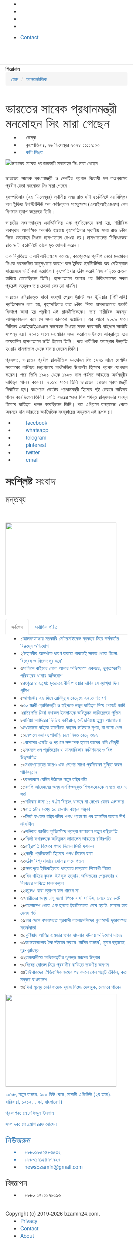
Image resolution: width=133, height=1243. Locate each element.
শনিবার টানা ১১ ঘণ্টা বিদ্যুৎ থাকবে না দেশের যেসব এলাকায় (74, 801)
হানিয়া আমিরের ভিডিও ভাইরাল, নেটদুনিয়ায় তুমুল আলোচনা (72, 719)
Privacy (28, 1220)
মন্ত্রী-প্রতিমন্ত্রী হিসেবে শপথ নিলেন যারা (59, 853)
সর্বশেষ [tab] (17, 626)
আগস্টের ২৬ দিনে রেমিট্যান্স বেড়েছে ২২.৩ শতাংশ (64, 697)
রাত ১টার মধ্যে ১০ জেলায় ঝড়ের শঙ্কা (57, 808)
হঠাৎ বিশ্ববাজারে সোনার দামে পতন (54, 860)
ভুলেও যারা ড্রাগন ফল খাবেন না (52, 890)
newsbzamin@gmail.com (53, 1166)
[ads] (61, 1039)
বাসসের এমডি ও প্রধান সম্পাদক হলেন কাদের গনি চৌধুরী (72, 742)
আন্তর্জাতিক (36, 79)
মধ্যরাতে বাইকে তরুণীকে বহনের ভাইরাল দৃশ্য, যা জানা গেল (72, 727)
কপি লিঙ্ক (33, 152)
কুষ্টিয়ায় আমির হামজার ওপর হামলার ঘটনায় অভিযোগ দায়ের (74, 934)
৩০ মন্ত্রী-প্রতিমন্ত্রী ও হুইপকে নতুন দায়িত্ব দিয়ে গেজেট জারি (74, 705)
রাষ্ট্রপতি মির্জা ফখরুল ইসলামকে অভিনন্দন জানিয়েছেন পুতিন (71, 712)
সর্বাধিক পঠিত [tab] (46, 626)
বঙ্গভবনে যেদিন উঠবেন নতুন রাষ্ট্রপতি (56, 779)
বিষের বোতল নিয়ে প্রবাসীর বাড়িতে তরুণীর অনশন (67, 964)
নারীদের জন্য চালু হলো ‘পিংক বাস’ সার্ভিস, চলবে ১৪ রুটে (72, 897)
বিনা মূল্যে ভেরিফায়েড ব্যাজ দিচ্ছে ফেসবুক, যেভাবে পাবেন (73, 986)
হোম (14, 79)
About (27, 1235)
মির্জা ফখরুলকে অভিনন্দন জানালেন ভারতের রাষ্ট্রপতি (68, 838)
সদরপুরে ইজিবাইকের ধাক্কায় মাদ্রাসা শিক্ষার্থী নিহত (68, 868)
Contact (29, 37)
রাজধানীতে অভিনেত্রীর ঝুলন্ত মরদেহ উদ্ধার (62, 957)
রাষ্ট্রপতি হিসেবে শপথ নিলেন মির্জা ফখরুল (59, 845)
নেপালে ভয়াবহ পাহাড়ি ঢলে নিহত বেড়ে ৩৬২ (62, 734)
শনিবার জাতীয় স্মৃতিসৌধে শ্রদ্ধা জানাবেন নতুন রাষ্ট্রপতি (71, 831)
